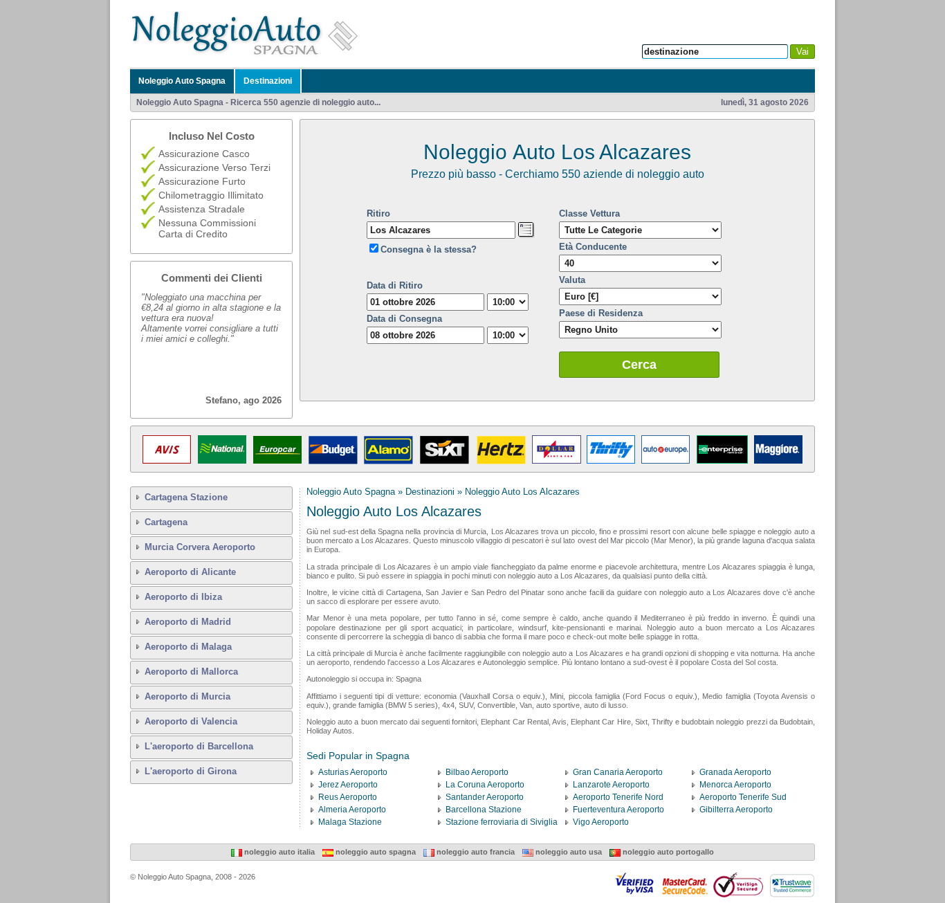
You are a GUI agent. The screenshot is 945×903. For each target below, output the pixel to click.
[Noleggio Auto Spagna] (248, 55)
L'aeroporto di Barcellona (199, 746)
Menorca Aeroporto (735, 785)
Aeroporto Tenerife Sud (743, 797)
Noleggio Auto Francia (474, 852)
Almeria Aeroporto (352, 809)
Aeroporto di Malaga (188, 646)
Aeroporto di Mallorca (191, 671)
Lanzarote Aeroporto (611, 785)
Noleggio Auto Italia (278, 852)
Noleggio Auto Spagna (182, 81)
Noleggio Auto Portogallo (667, 852)
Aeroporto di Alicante (190, 572)
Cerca (639, 365)
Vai (802, 51)
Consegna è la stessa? (428, 249)
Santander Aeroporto (485, 797)
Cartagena (166, 522)
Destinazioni (268, 81)
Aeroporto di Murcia (187, 696)
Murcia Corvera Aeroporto (200, 547)
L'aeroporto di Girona (191, 771)
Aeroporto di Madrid (188, 622)
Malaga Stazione (350, 822)
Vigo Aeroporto (601, 822)
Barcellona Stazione (484, 809)
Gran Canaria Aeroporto (618, 772)
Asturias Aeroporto (352, 772)
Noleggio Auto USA (567, 852)
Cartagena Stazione (186, 497)
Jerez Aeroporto (348, 785)
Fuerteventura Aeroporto (618, 809)
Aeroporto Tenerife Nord (618, 797)
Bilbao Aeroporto (477, 772)
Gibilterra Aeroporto (736, 809)
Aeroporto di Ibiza (183, 597)
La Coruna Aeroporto (485, 785)
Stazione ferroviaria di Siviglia (502, 822)
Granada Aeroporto (735, 772)
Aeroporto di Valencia (191, 721)
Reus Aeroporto (347, 797)
